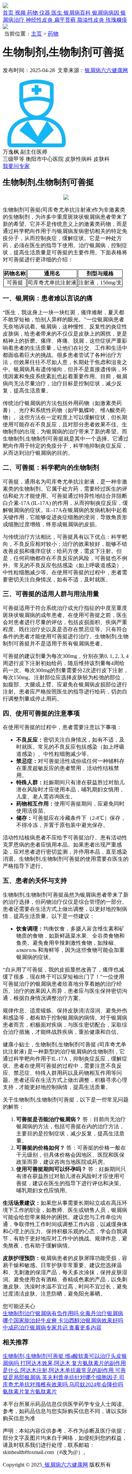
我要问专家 (16, 166)
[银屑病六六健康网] (5, 6)
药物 (53, 34)
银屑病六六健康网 (106, 70)
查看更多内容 (85, 1327)
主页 (36, 34)
